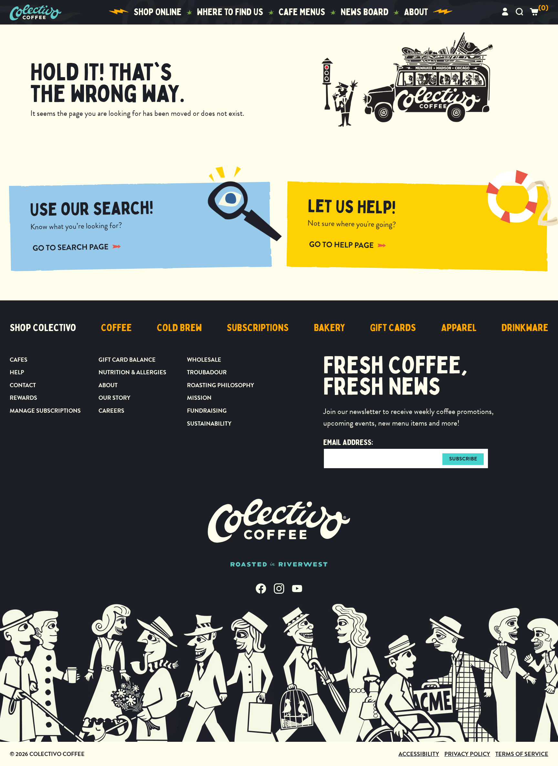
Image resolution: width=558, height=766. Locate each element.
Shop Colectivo (43, 328)
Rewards (23, 397)
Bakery (329, 328)
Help (17, 372)
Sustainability (209, 423)
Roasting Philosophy (220, 385)
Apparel (459, 328)
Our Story (114, 397)
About (416, 12)
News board (364, 12)
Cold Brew (179, 328)
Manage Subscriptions (45, 410)
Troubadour (207, 372)
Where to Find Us (230, 12)
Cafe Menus (302, 12)
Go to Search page (71, 247)
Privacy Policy (467, 754)
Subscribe (463, 459)
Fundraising (207, 410)
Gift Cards (393, 328)
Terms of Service (521, 754)
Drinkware (524, 328)
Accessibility (418, 754)
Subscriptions (258, 328)
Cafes (18, 359)
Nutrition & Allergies (132, 372)
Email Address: (348, 442)
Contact (23, 385)
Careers (111, 410)
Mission (199, 397)
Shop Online (157, 12)
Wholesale (204, 359)
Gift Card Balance (127, 359)
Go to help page (341, 244)
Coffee (116, 328)
